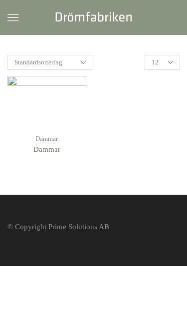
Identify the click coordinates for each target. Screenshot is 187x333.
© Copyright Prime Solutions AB (58, 227)
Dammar (46, 138)
